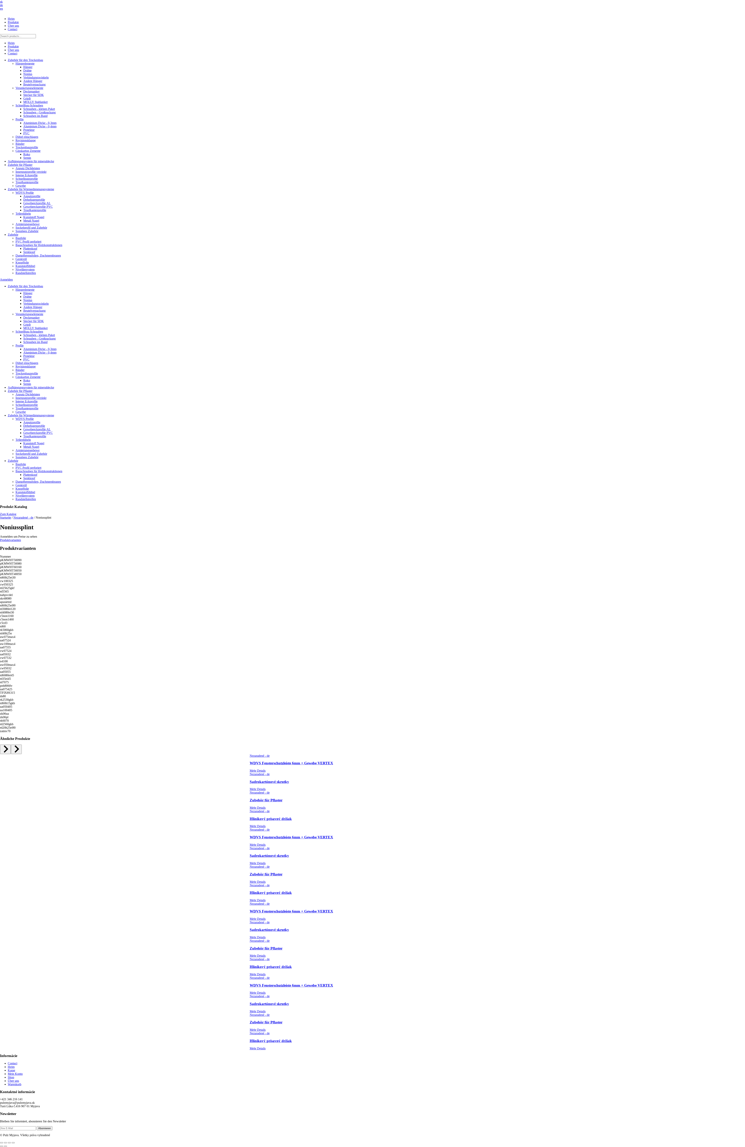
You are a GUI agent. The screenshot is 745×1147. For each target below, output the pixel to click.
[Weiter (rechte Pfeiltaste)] (5, 1146)
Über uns (13, 25)
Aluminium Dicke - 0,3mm (39, 123)
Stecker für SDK (33, 95)
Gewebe (21, 185)
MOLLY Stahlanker (35, 102)
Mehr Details (258, 770)
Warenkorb (14, 1084)
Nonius (27, 74)
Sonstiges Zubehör (27, 231)
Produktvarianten (10, 540)
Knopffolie (22, 262)
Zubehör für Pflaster (20, 164)
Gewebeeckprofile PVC (38, 206)
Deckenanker (31, 91)
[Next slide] (16, 749)
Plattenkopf (30, 248)
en (1, 8)
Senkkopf (29, 252)
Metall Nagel (31, 220)
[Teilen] (9, 1142)
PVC (26, 133)
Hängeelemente (25, 63)
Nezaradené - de (23, 517)
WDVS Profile (25, 192)
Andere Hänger (32, 81)
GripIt (27, 98)
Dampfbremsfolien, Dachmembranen (38, 255)
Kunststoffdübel (25, 266)
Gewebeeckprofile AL (37, 203)
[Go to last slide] (5, 749)
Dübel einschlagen (27, 136)
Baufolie (21, 238)
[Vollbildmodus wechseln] (5, 1142)
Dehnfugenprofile (34, 199)
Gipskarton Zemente (28, 150)
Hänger (27, 67)
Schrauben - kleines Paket (39, 109)
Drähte (27, 70)
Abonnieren (44, 1128)
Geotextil (21, 259)
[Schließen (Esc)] (13, 1142)
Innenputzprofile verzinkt (31, 171)
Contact (12, 29)
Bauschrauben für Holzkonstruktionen (39, 245)
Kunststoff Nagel (33, 217)
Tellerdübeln (23, 213)
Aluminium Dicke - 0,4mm (39, 126)
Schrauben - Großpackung (39, 112)
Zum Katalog (8, 514)
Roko (26, 154)
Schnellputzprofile (27, 178)
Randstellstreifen (26, 273)
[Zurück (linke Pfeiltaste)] (1, 1146)
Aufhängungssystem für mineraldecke (31, 161)
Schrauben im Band (35, 116)
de (1, 5)
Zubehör (13, 234)
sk (1, 1)
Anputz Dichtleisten (28, 168)
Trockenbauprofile (27, 147)
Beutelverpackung (34, 84)
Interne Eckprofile (27, 175)
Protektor (29, 129)
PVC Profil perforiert (28, 241)
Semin (27, 157)
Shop (11, 1077)
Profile (20, 119)
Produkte (13, 22)
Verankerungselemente (29, 88)
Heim (11, 18)
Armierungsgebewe (28, 224)
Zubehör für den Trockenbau (25, 60)
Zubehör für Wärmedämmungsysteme (31, 189)
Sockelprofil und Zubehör (31, 227)
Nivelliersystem (25, 269)
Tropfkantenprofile (27, 182)
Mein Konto (15, 1073)
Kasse (11, 1070)
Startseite (5, 517)
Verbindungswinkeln (36, 77)
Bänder (20, 143)
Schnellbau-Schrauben (29, 105)
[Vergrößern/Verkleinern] (1, 1142)
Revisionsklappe (26, 140)
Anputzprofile (31, 196)
